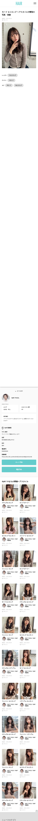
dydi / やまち (15, 402)
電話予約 (19, 473)
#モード (9, 85)
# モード (11, 80)
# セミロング (12, 75)
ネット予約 (19, 466)
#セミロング (18, 85)
